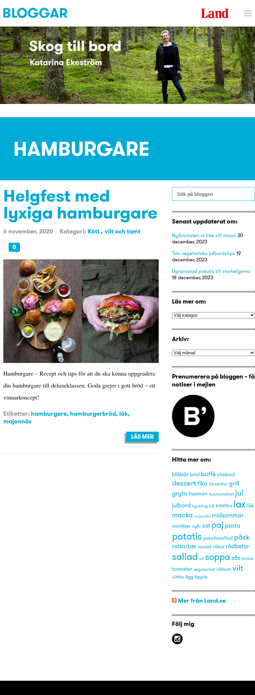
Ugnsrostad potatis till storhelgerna (211, 271)
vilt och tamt (122, 231)
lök (123, 413)
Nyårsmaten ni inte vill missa (204, 235)
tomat (247, 558)
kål (211, 505)
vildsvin (223, 569)
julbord (181, 505)
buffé (208, 474)
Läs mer (142, 436)
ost (206, 525)
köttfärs (224, 506)
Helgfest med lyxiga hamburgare (80, 204)
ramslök (205, 546)
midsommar (228, 515)
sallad (185, 556)
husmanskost (221, 493)
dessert (184, 482)
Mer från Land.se (202, 600)
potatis (187, 536)
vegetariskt (204, 569)
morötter (181, 526)
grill (234, 483)
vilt (237, 568)
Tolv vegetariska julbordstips (203, 253)
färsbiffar (218, 483)
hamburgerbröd (93, 413)
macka (182, 515)
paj (217, 525)
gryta (179, 493)
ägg (189, 577)
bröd (195, 475)
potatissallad (218, 538)
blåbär (180, 474)
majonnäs (17, 421)
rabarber (184, 546)
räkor (218, 547)
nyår (196, 526)
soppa (217, 556)
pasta (232, 525)
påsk (242, 537)
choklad (226, 475)
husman (198, 493)
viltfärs (178, 576)
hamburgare (49, 413)
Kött (94, 231)
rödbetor (237, 546)
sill (201, 559)
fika (202, 483)
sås (235, 558)
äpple (201, 577)
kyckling (200, 505)
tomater (182, 568)
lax (239, 504)
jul (239, 492)
